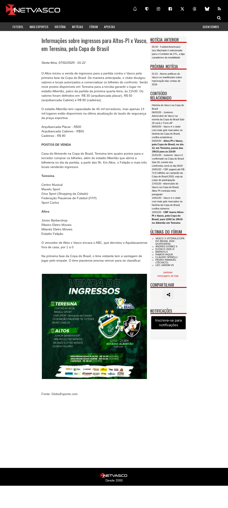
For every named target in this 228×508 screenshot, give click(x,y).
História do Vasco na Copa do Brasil (168, 107)
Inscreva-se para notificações (168, 322)
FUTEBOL (17, 26)
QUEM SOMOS (211, 26)
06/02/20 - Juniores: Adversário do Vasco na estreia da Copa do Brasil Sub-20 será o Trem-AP (168, 117)
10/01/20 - (168, 217)
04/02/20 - (167, 146)
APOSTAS (109, 26)
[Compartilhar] (168, 294)
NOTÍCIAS (77, 26)
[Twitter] (182, 8)
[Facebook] (170, 8)
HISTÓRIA (60, 26)
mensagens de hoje (168, 275)
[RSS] (219, 8)
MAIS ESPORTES (39, 26)
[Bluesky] (207, 8)
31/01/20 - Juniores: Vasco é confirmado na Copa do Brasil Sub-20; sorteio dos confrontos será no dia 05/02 (168, 160)
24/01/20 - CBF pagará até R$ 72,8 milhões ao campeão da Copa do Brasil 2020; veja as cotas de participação (168, 174)
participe (168, 272)
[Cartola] (147, 8)
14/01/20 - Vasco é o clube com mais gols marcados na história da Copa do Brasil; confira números (167, 203)
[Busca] (219, 17)
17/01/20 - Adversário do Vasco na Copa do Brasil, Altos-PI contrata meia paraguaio (165, 189)
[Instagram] (158, 8)
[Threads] (194, 8)
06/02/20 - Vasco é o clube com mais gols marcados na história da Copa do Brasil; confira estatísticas (167, 132)
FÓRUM (93, 26)
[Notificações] (135, 8)
